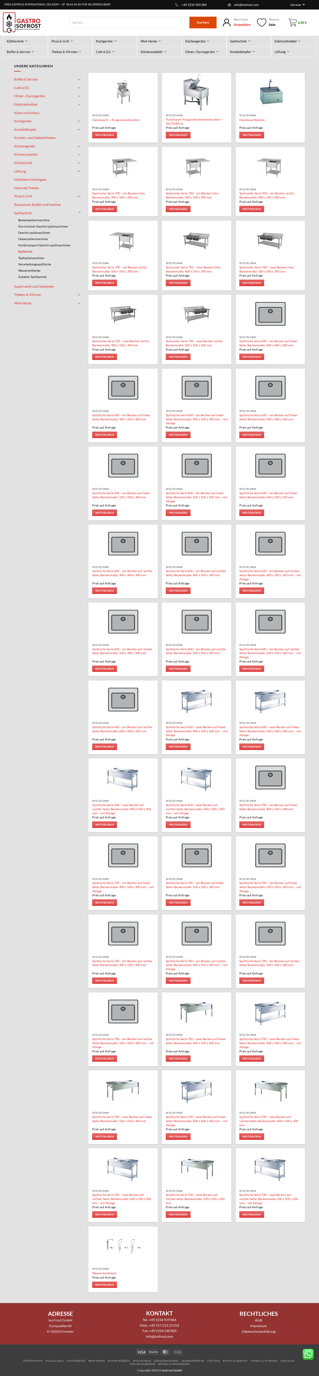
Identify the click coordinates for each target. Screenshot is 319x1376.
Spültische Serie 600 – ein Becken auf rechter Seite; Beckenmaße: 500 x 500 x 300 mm (196, 651)
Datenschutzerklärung (258, 1331)
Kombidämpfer (240, 52)
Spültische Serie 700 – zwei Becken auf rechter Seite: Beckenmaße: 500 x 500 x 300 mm (195, 1199)
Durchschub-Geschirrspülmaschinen (43, 226)
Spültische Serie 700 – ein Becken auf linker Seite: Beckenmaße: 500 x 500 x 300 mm (195, 885)
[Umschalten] (79, 79)
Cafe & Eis (103, 52)
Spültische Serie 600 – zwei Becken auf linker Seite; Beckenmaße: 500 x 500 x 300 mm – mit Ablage (270, 731)
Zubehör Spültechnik (32, 277)
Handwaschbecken (252, 120)
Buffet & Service (18, 52)
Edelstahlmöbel (286, 41)
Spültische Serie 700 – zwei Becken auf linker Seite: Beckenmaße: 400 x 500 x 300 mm (196, 1041)
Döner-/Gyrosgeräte (200, 52)
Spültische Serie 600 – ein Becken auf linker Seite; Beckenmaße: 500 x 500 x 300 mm (121, 495)
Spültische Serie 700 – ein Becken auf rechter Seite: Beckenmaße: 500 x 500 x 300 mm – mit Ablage (123, 1043)
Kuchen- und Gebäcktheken (35, 138)
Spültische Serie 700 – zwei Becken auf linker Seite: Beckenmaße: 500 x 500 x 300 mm (122, 1119)
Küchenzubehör (152, 52)
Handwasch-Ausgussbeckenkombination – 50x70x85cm (194, 121)
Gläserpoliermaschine (33, 239)
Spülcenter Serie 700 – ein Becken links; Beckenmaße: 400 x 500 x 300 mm (118, 195)
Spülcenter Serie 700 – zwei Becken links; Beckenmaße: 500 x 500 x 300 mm (266, 269)
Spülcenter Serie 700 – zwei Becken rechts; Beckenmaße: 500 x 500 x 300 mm (194, 343)
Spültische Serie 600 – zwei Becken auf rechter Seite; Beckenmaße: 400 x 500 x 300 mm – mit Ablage (121, 809)
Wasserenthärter (29, 270)
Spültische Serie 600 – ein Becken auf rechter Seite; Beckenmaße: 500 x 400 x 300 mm (122, 651)
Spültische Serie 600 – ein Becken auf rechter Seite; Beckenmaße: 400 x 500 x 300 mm (196, 573)
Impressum (258, 1326)
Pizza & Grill (60, 41)
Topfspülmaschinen (31, 258)
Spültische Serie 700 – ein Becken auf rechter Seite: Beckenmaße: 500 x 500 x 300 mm (269, 963)
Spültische (25, 251)
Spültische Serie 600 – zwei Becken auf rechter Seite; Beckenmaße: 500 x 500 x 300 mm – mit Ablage (195, 809)
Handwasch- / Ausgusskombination (116, 120)
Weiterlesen (104, 135)
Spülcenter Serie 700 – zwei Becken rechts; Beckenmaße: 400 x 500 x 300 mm (121, 343)
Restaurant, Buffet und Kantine (37, 204)
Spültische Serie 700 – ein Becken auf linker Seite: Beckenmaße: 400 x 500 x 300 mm (268, 807)
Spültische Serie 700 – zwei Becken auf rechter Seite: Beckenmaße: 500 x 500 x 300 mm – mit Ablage (268, 1199)
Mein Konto (241, 19)
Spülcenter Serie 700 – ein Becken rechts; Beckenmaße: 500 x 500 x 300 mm (120, 269)
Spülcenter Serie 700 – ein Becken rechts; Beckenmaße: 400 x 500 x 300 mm (267, 195)
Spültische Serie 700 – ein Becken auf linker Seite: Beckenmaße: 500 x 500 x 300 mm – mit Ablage (270, 887)
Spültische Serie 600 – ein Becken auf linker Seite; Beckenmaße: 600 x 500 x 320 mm (268, 495)
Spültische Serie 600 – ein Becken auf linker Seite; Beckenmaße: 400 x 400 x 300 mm (268, 343)
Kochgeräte (104, 41)
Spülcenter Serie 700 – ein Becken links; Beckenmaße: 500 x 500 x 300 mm (192, 195)
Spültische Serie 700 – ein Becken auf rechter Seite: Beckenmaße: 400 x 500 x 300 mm (122, 963)
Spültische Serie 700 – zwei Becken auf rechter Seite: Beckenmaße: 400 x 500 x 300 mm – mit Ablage (121, 1199)
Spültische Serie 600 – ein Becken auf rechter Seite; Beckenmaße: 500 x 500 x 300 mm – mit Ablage (270, 653)
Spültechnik (238, 41)
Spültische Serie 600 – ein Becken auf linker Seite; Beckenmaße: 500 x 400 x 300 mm (268, 417)
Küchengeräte (195, 41)
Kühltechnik (15, 41)
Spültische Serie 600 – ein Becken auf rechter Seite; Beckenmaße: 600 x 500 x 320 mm (122, 729)
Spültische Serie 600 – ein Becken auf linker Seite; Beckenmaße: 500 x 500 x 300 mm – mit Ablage (196, 497)
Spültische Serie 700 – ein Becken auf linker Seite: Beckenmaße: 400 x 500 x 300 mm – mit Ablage (123, 887)
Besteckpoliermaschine (33, 220)
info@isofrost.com (246, 4)
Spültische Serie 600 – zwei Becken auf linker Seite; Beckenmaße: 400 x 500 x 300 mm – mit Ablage (196, 731)
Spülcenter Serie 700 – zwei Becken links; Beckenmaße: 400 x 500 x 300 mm (193, 269)
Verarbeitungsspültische (34, 264)
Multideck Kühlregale (30, 179)
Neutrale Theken (26, 188)
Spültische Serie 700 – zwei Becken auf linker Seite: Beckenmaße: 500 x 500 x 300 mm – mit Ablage (196, 1121)
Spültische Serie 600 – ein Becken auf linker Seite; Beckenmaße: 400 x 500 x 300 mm (121, 417)
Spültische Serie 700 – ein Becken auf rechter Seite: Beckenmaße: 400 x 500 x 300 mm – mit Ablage (196, 965)
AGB (258, 1320)
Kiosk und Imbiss (26, 113)
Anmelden (242, 25)
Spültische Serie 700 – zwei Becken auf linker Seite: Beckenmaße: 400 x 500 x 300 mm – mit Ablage (270, 1043)
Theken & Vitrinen (64, 52)
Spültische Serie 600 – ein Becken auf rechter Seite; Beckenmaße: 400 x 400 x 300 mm (122, 573)
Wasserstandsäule (104, 1273)
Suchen (203, 22)
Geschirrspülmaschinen (34, 232)
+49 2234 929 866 (194, 4)
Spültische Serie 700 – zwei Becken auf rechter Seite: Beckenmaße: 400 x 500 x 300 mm (268, 1121)
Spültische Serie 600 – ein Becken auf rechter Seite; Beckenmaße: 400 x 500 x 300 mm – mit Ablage (270, 575)
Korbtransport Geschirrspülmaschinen (44, 245)
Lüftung (280, 52)
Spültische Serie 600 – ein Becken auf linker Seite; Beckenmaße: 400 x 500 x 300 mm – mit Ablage (196, 419)
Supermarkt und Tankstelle (34, 286)
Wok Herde (149, 41)
